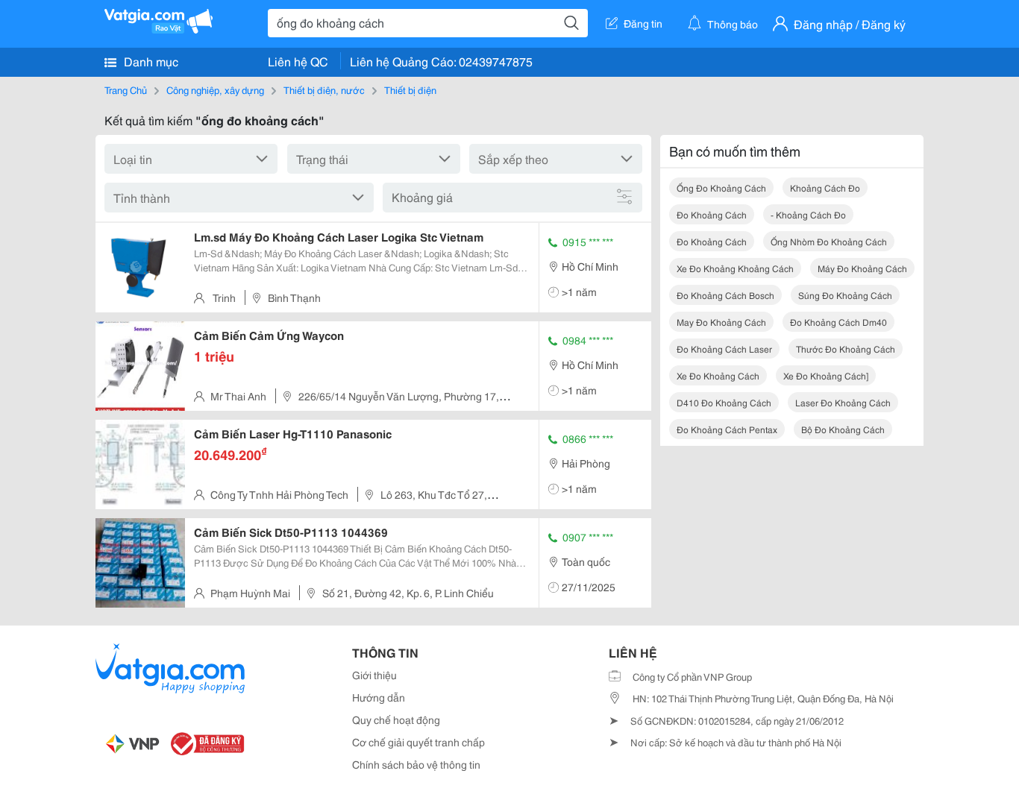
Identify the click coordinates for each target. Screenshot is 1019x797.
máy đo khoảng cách (862, 268)
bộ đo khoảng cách (843, 429)
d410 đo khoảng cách (724, 402)
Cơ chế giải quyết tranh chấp (418, 741)
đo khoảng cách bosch (725, 295)
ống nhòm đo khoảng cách (829, 241)
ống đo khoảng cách (721, 187)
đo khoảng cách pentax (727, 429)
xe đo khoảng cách (718, 375)
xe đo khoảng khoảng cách (735, 268)
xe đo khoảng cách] (825, 375)
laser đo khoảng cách (843, 402)
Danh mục (149, 60)
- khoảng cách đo (808, 214)
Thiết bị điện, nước (324, 89)
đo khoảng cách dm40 (838, 321)
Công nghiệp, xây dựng (215, 89)
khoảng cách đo (825, 187)
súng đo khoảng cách (845, 295)
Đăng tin (643, 23)
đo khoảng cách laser (724, 348)
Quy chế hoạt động (396, 719)
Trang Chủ (125, 89)
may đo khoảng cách (721, 321)
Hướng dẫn (378, 697)
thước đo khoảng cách (845, 348)
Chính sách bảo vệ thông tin (416, 764)
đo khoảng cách (712, 214)
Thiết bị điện (410, 89)
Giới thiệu (374, 674)
